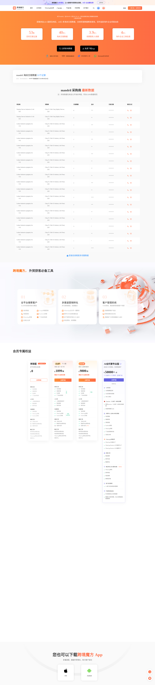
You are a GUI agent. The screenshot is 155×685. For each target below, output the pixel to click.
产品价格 (68, 8)
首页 (31, 8)
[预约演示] (149, 678)
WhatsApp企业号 (49, 8)
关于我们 (85, 8)
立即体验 (101, 2)
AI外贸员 (38, 8)
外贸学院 (77, 8)
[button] (94, 8)
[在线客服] (149, 672)
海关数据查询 (23, 78)
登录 (124, 8)
